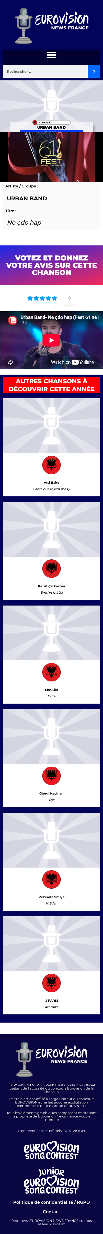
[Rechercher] (94, 71)
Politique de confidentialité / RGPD (51, 1202)
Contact (51, 1211)
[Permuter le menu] (51, 55)
